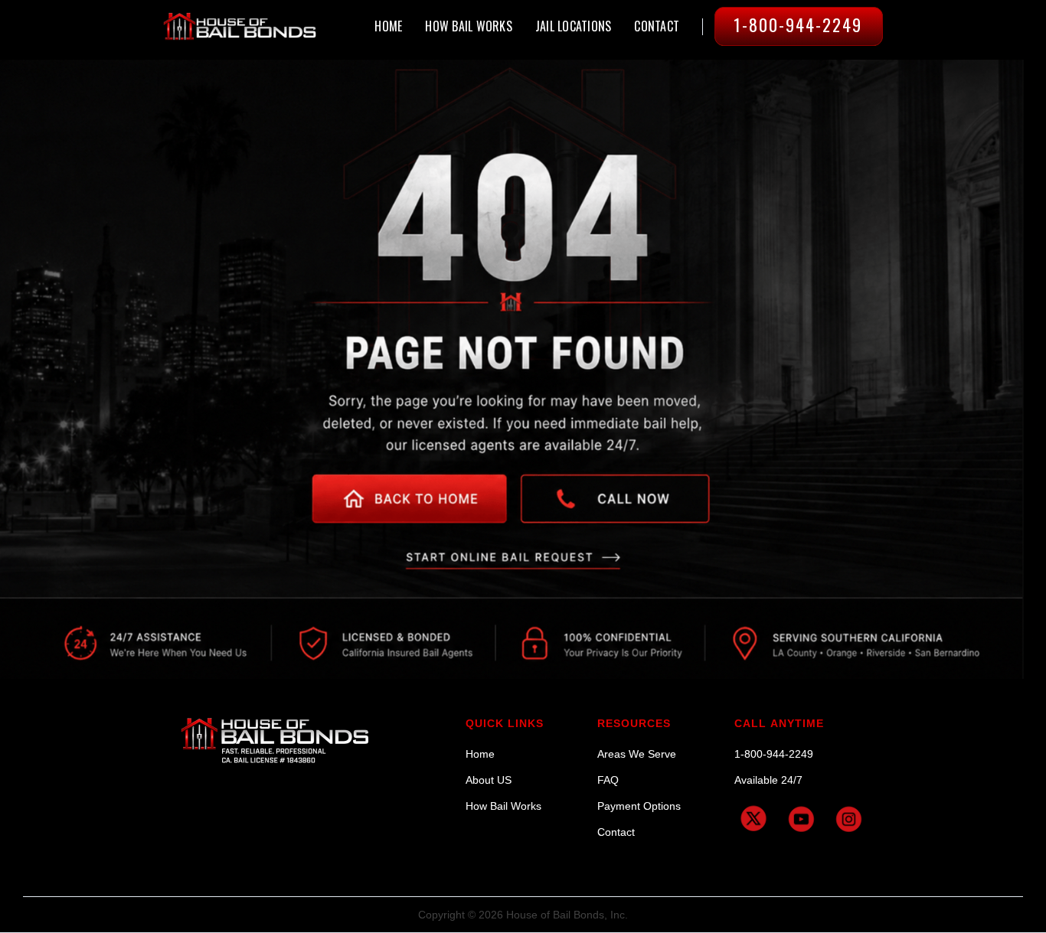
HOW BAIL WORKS (468, 26)
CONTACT (656, 26)
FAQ (608, 780)
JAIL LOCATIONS (573, 26)
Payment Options (639, 806)
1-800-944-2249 (773, 754)
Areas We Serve (636, 754)
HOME (388, 26)
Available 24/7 (768, 780)
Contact (616, 832)
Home (480, 754)
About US (489, 780)
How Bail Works (503, 806)
